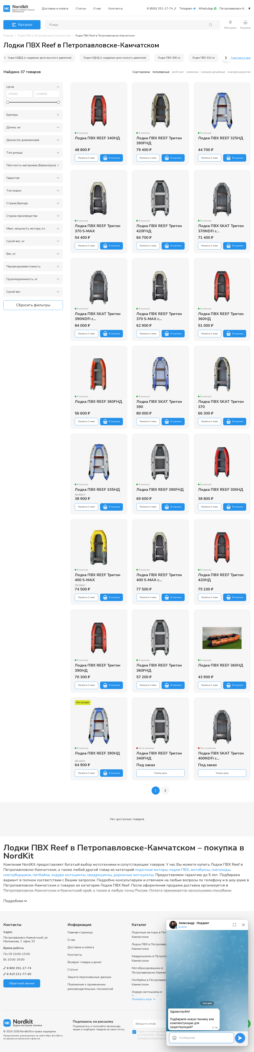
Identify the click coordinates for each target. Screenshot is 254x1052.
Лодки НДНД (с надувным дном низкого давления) (114, 58)
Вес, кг (11, 254)
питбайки (41, 874)
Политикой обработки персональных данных (163, 1038)
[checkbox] (134, 1032)
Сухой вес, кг (15, 241)
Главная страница (80, 932)
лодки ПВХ (179, 869)
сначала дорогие (239, 72)
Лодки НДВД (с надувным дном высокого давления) (39, 58)
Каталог (25, 24)
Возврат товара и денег (84, 962)
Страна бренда (17, 203)
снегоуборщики (17, 874)
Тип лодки (13, 190)
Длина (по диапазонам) (22, 140)
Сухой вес (13, 292)
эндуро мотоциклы (68, 874)
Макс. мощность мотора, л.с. (26, 228)
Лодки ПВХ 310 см (203, 58)
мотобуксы (200, 869)
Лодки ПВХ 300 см (169, 58)
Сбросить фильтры (33, 305)
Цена (10, 87)
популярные (161, 72)
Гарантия (12, 178)
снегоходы (220, 869)
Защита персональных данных (89, 977)
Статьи (81, 8)
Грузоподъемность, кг (22, 279)
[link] (105, 36)
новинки (192, 72)
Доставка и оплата (55, 8)
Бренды (12, 115)
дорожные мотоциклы (133, 874)
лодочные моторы (151, 869)
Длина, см (13, 127)
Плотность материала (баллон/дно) (31, 165)
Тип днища (14, 153)
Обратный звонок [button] (22, 983)
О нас (97, 8)
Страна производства (21, 216)
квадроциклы (99, 874)
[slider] (7, 102)
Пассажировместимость (23, 266)
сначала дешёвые (213, 72)
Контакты (115, 8)
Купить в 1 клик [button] (86, 157)
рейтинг (178, 72)
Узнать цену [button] (160, 773)
